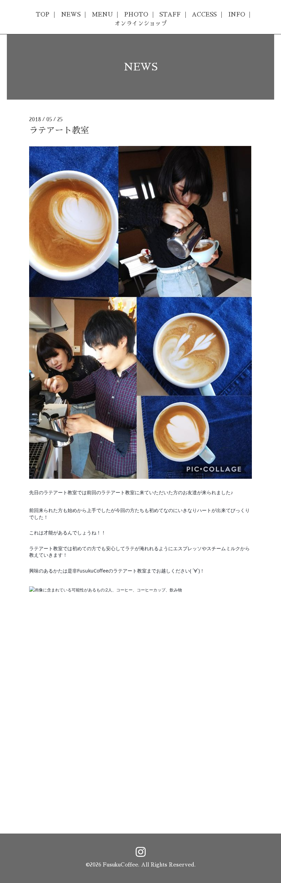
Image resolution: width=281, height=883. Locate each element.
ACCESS (204, 15)
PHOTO (136, 15)
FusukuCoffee (120, 864)
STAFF (170, 15)
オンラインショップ (140, 23)
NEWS (71, 15)
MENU (102, 15)
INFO (236, 15)
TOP (42, 15)
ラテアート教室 (59, 130)
